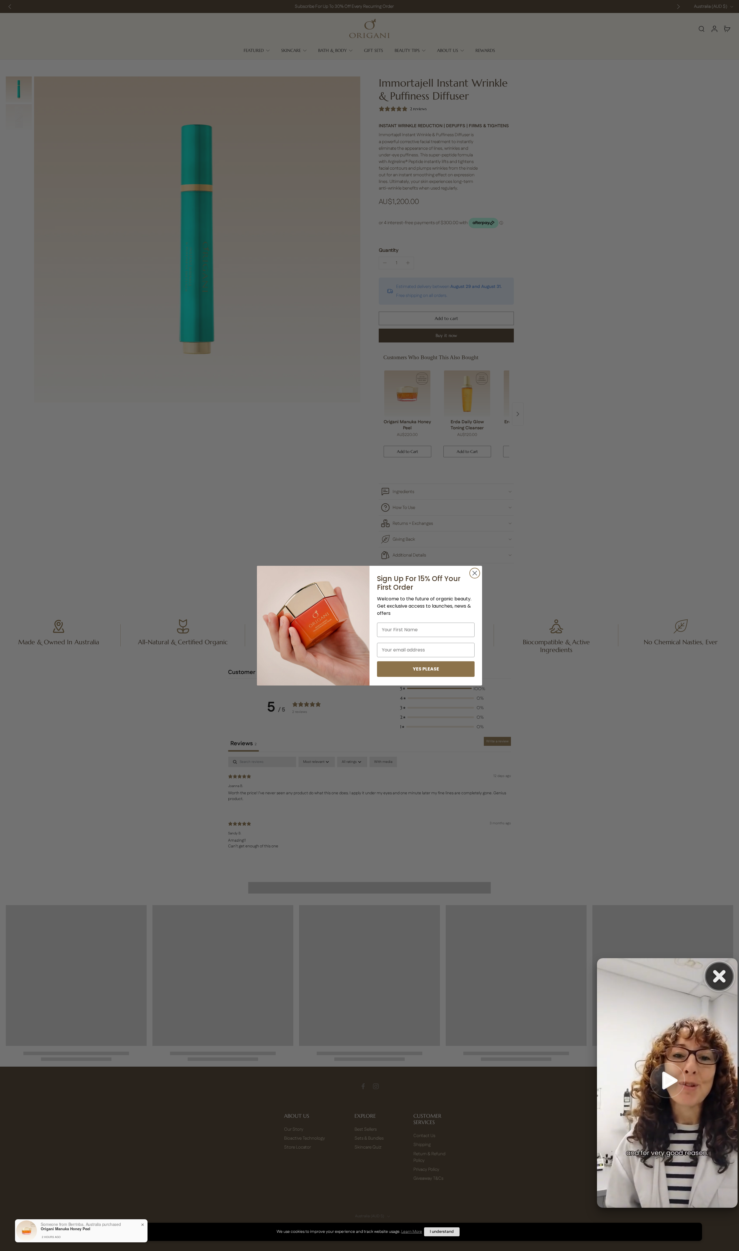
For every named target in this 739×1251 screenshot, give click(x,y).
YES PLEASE (426, 669)
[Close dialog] (475, 573)
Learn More (411, 1232)
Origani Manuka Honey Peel (65, 1228)
